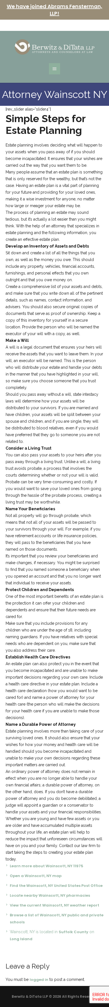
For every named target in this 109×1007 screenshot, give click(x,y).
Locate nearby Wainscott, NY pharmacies (50, 895)
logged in (39, 979)
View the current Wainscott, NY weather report (54, 905)
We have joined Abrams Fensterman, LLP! (54, 10)
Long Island (21, 939)
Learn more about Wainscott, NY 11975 (46, 866)
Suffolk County (73, 932)
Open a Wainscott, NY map (35, 875)
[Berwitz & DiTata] (54, 47)
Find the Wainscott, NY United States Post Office (56, 885)
